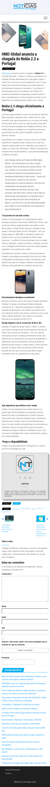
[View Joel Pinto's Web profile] (25, 478)
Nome (4, 606)
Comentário (7, 574)
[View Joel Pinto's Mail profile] (30, 478)
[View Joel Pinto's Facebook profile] (20, 478)
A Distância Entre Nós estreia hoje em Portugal (7, 528)
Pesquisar (6, 658)
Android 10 (16, 509)
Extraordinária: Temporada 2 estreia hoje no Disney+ (21, 704)
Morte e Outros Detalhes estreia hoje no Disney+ (20, 709)
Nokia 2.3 (40, 508)
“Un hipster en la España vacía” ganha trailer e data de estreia (24, 763)
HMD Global (7, 73)
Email (4, 617)
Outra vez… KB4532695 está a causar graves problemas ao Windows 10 (41, 530)
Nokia (33, 509)
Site (3, 628)
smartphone (6, 512)
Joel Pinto (5, 545)
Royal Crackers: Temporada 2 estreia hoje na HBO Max (22, 720)
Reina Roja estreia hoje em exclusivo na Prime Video (21, 724)
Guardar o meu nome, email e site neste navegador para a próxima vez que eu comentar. (24, 643)
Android (16, 503)
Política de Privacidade (12, 770)
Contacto (8, 773)
